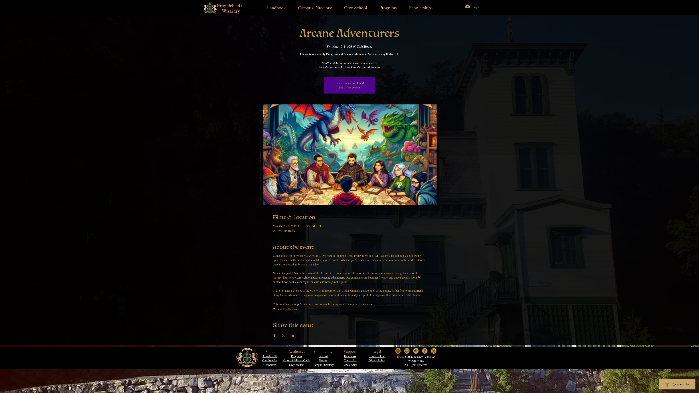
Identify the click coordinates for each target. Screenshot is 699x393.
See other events (349, 88)
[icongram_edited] (398, 351)
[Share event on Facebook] (274, 335)
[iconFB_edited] (425, 351)
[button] (377, 356)
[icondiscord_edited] (416, 351)
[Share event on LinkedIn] (292, 335)
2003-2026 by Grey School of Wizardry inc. (417, 358)
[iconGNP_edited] (407, 351)
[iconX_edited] (434, 351)
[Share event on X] (283, 335)
